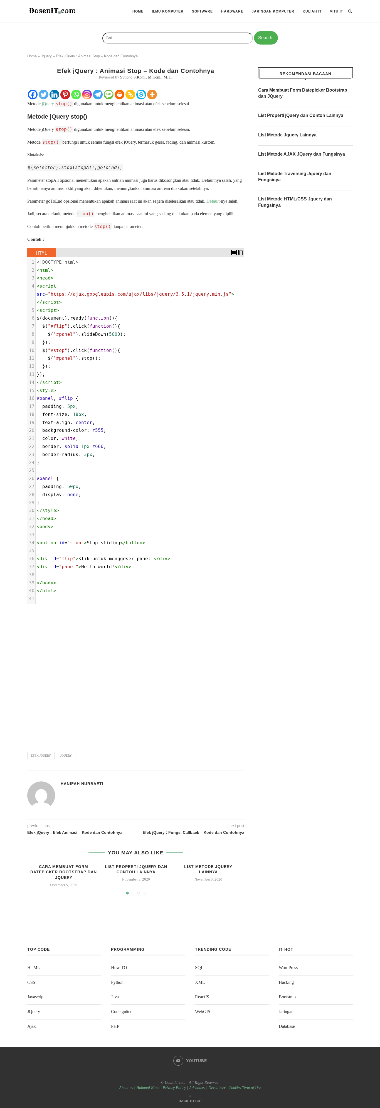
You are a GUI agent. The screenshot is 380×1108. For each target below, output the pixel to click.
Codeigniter (121, 1011)
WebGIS (202, 1011)
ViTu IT (336, 11)
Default (212, 201)
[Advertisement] (135, 676)
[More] (152, 94)
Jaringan (286, 1011)
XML (200, 982)
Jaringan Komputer (273, 11)
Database (287, 1026)
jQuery (48, 103)
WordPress (288, 967)
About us (126, 1088)
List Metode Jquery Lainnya (287, 135)
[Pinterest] (65, 94)
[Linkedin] (54, 94)
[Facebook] (33, 94)
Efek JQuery (41, 755)
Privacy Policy (174, 1088)
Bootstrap (287, 996)
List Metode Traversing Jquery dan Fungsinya (294, 176)
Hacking (286, 982)
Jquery (46, 56)
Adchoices (197, 1088)
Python (117, 982)
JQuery (66, 755)
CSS (31, 982)
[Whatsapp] (76, 94)
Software (202, 11)
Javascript (36, 996)
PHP (115, 1026)
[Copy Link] (130, 94)
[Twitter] (43, 94)
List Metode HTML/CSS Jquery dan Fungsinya (295, 202)
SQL (199, 967)
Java (115, 996)
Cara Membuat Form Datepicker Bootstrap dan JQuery (63, 872)
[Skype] (141, 94)
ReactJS (202, 996)
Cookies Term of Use (245, 1088)
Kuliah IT (312, 11)
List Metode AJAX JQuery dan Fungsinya (301, 154)
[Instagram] (87, 94)
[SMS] (108, 94)
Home (138, 11)
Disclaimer (216, 1088)
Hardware (232, 11)
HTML (33, 967)
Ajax (31, 1026)
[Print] (119, 94)
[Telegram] (98, 94)
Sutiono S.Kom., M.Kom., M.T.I (146, 77)
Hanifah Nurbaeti (82, 783)
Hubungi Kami (147, 1088)
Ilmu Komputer (168, 11)
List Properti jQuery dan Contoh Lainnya (300, 115)
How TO (119, 967)
